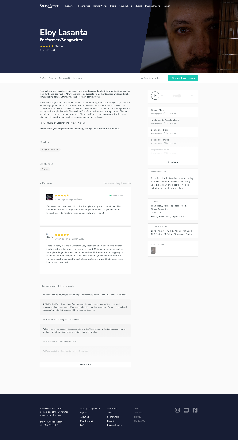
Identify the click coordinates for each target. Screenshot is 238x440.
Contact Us (139, 421)
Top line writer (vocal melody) (165, 120)
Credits (52, 78)
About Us (84, 417)
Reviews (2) (64, 78)
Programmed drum (160, 150)
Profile (43, 78)
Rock (183, 206)
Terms (137, 408)
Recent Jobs (84, 6)
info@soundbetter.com (51, 422)
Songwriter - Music (160, 140)
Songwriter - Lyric (159, 130)
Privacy (137, 417)
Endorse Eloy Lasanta (117, 183)
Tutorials (138, 412)
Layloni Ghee (75, 199)
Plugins (138, 6)
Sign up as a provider (90, 408)
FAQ (82, 425)
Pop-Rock (174, 206)
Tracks (113, 6)
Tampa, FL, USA (47, 50)
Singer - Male (157, 110)
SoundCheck (125, 6)
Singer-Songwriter (159, 209)
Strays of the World (50, 149)
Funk (153, 206)
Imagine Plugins (152, 6)
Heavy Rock (162, 206)
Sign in (166, 6)
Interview (77, 78)
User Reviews (86, 421)
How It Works (100, 6)
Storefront (112, 408)
